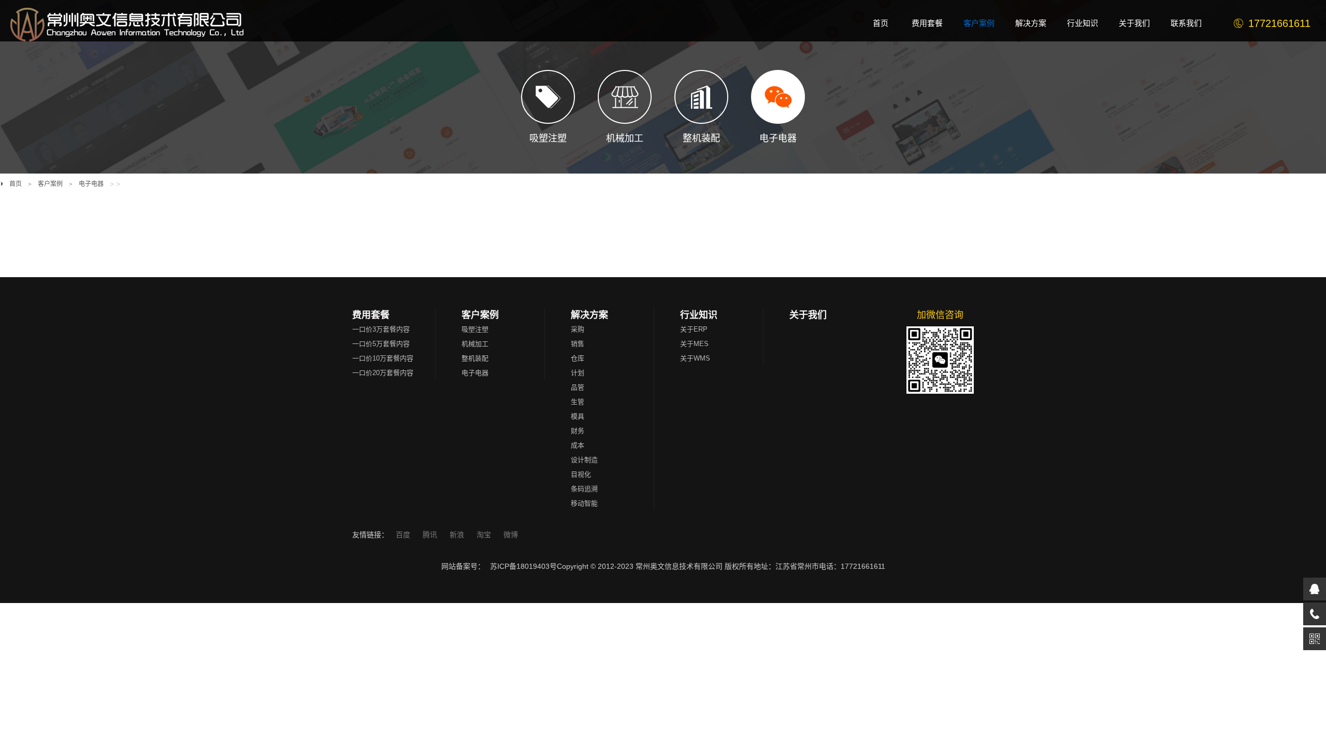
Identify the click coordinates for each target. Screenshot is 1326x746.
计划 (577, 373)
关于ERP (694, 329)
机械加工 (475, 344)
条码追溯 (584, 489)
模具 (577, 416)
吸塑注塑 (475, 329)
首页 (15, 184)
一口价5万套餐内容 (381, 344)
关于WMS (695, 358)
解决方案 (589, 315)
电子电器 (91, 184)
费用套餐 (371, 315)
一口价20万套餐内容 (382, 373)
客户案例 (50, 184)
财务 (577, 431)
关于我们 (808, 315)
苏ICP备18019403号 (523, 566)
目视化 (581, 474)
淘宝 (485, 534)
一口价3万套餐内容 (381, 329)
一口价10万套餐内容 (382, 358)
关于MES (694, 344)
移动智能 (584, 503)
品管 (577, 387)
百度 (404, 534)
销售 (577, 344)
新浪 (458, 534)
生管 (577, 402)
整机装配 (475, 358)
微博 (510, 534)
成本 (577, 445)
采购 (577, 329)
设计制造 (584, 460)
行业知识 (698, 315)
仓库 (577, 358)
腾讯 (431, 534)
